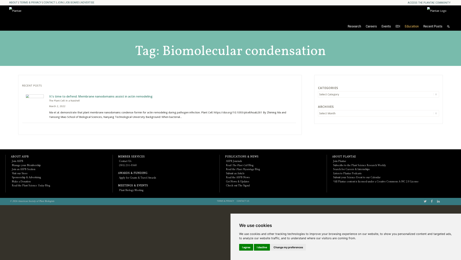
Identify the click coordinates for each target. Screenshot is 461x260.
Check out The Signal (238, 185)
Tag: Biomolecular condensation (230, 51)
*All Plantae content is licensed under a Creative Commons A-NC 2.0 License (376, 181)
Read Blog (240, 165)
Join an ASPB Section (23, 169)
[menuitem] (429, 3)
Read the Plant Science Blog (31, 185)
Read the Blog (243, 169)
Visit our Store (20, 173)
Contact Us (125, 161)
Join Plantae (339, 161)
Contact (49, 2)
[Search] (448, 28)
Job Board (72, 2)
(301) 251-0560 (128, 165)
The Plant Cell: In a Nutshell (64, 100)
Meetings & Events (133, 185)
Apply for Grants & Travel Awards (137, 178)
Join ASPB (17, 161)
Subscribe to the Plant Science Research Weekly (359, 165)
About (13, 2)
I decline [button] (262, 247)
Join (60, 2)
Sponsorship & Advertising (26, 177)
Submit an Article (235, 173)
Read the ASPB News (238, 177)
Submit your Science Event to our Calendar (357, 177)
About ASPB (20, 156)
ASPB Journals (234, 161)
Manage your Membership (26, 165)
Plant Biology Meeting (131, 190)
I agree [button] (246, 247)
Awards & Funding (132, 173)
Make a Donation (21, 181)
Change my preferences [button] (288, 247)
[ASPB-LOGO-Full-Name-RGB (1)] (41, 17)
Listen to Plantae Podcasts (347, 173)
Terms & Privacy (31, 2)
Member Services (131, 156)
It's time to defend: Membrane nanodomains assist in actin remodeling (100, 96)
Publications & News (242, 156)
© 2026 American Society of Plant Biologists (32, 201)
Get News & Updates (237, 181)
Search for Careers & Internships (351, 169)
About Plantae (344, 156)
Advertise (87, 2)
